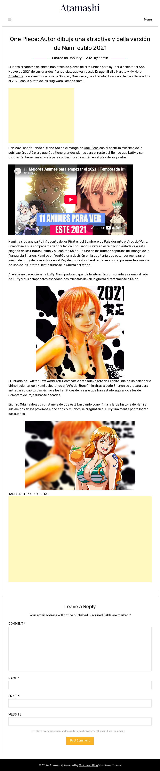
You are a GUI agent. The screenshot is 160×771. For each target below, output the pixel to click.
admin (103, 58)
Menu (148, 19)
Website (14, 714)
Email (13, 696)
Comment (16, 623)
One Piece (91, 148)
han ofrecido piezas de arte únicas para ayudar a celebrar (92, 67)
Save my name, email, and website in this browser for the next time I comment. (80, 731)
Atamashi (80, 7)
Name (13, 678)
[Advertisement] (41, 115)
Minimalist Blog (88, 765)
